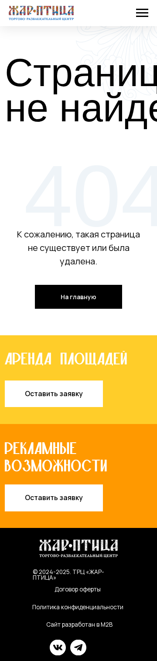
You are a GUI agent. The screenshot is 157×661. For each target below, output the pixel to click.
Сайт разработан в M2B (79, 624)
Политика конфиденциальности (77, 607)
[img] (58, 647)
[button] (54, 394)
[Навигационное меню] (142, 13)
